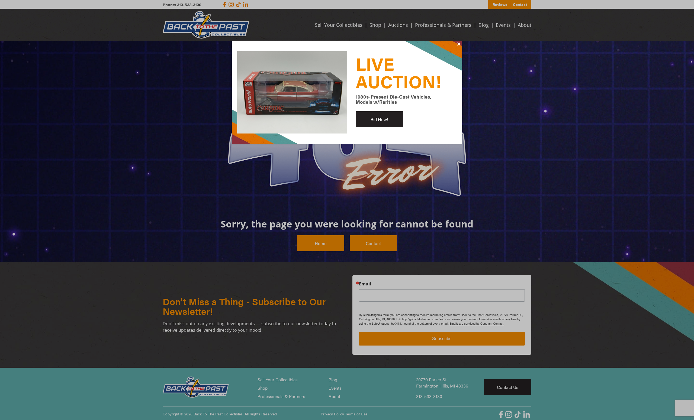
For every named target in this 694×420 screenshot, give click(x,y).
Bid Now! (379, 119)
